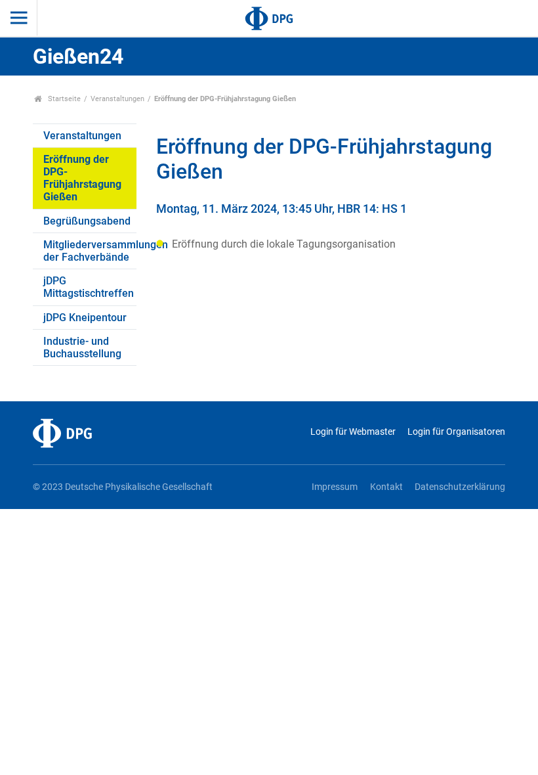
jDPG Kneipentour (85, 317)
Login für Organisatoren (456, 431)
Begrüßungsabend (87, 221)
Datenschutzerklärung (460, 487)
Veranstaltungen (117, 99)
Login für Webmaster (352, 431)
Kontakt (386, 487)
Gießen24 (78, 56)
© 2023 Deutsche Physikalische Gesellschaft (123, 487)
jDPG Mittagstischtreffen (88, 287)
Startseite (63, 99)
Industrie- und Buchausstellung (82, 347)
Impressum (335, 487)
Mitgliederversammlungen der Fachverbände (89, 250)
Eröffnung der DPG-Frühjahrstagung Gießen (82, 178)
